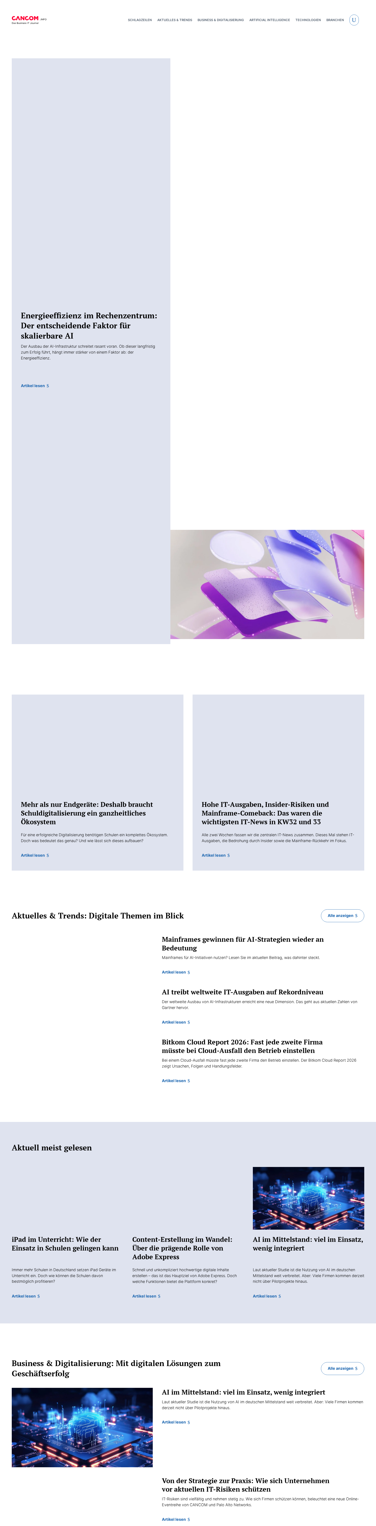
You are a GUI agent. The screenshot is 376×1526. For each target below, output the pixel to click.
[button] (354, 20)
